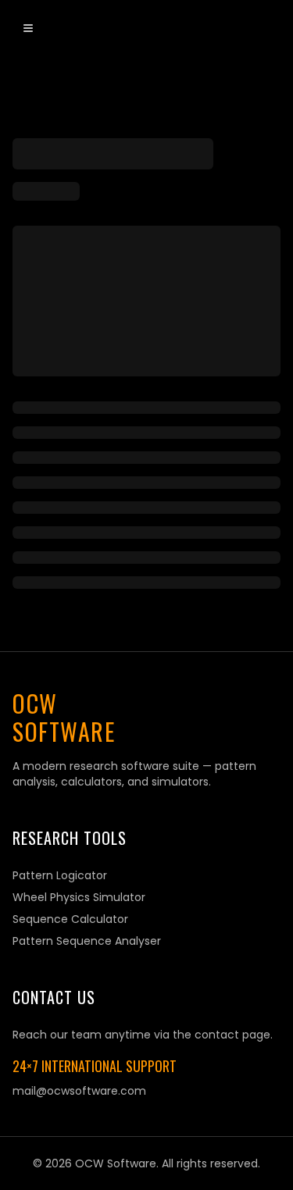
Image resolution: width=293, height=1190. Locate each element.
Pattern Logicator (60, 875)
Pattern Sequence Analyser (87, 941)
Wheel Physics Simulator (79, 897)
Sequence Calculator (70, 919)
